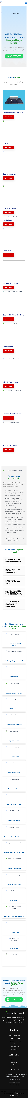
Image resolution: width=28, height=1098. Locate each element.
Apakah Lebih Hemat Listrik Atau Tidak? (13, 581)
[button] (14, 560)
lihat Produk (8, 116)
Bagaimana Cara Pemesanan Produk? (14, 560)
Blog (14, 1064)
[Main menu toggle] (26, 3)
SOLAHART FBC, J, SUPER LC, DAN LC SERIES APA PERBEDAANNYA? (12, 604)
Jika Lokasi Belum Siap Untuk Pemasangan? (12, 570)
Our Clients (14, 1062)
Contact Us (14, 1060)
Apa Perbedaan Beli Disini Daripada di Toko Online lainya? (13, 592)
